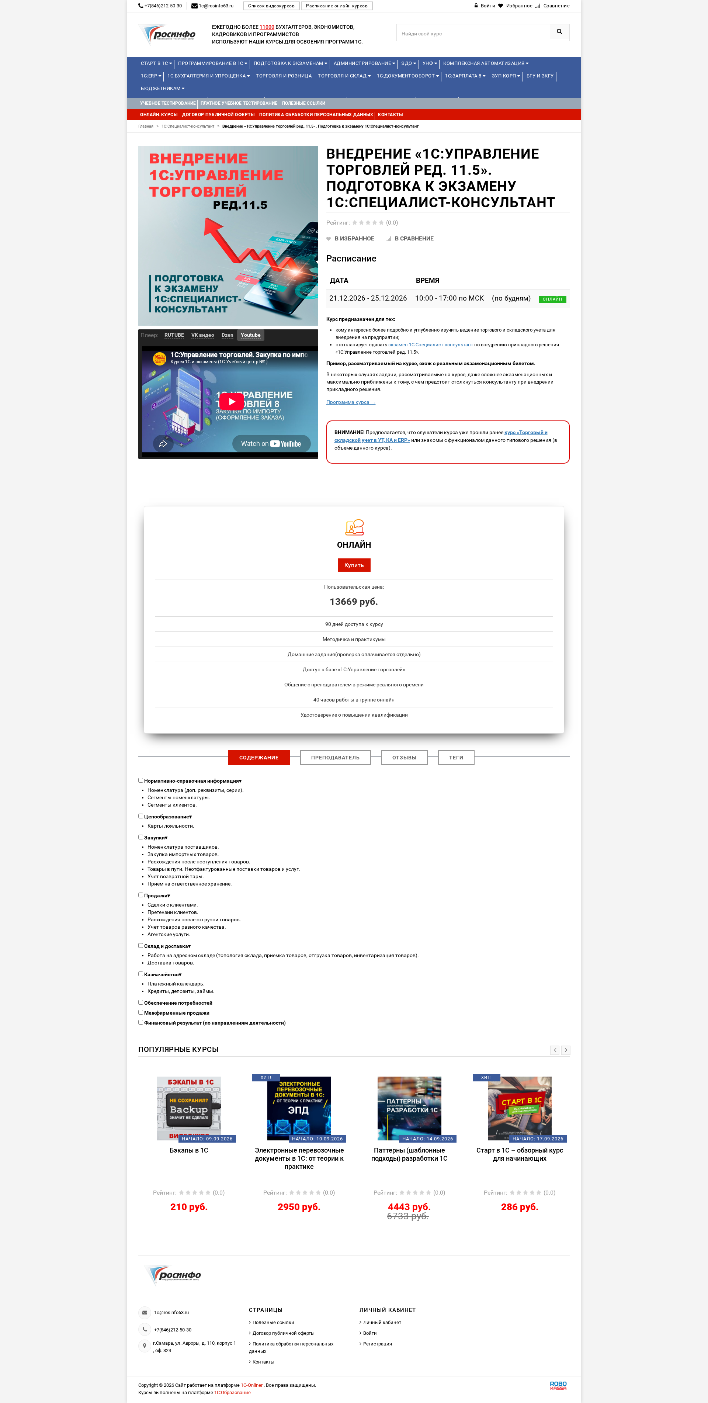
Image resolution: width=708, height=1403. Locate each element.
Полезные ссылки (273, 1322)
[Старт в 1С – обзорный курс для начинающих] (409, 1108)
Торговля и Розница (284, 76)
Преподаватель (335, 758)
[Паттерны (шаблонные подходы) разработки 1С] (299, 1108)
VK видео (202, 335)
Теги (456, 758)
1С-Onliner (252, 1385)
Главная (148, 126)
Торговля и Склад (343, 76)
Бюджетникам (161, 88)
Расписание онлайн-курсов (337, 5)
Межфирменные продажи (176, 1013)
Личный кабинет (382, 1322)
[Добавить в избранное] (176, 1080)
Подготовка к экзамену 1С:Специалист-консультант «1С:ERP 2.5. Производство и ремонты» (519, 1162)
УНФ (428, 63)
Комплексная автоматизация (484, 63)
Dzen (227, 335)
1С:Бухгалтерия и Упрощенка (207, 76)
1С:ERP (150, 76)
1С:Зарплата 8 (464, 76)
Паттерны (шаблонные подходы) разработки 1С (299, 1154)
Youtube (251, 335)
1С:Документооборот (406, 76)
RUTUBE (174, 335)
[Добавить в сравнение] (200, 1080)
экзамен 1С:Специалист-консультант (430, 344)
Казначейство (162, 974)
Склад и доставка (167, 946)
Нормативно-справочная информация (193, 781)
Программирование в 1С (211, 63)
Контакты (263, 1362)
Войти (370, 1333)
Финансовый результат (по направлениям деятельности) (215, 1023)
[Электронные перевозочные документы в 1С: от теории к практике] (189, 1108)
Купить (354, 564)
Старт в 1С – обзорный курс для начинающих (409, 1154)
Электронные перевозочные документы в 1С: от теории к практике (189, 1158)
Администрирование (363, 63)
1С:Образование (232, 1392)
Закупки (155, 838)
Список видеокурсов (271, 5)
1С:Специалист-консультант (190, 126)
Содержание (259, 758)
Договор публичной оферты (284, 1333)
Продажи (157, 895)
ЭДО (407, 63)
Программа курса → (351, 402)
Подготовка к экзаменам (289, 63)
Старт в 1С (155, 63)
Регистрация (377, 1344)
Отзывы (404, 758)
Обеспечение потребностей (178, 1003)
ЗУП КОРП (505, 76)
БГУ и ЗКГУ (540, 76)
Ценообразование (168, 817)
